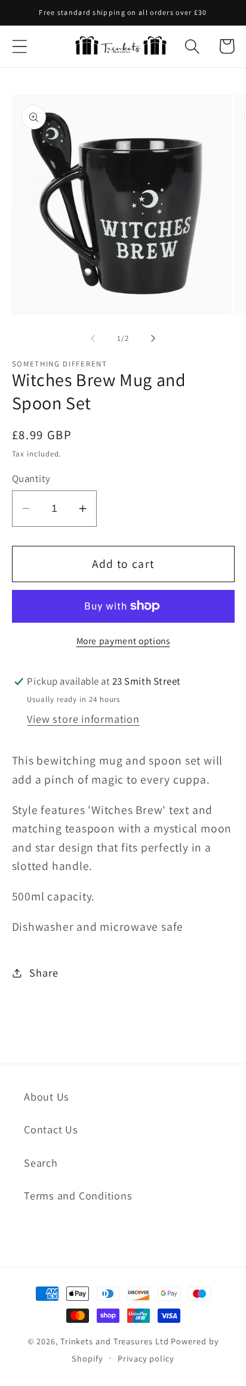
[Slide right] (153, 338)
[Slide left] (92, 338)
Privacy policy (146, 1358)
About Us (46, 1096)
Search (41, 1162)
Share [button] (43, 972)
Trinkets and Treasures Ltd (114, 1341)
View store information (83, 718)
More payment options (123, 641)
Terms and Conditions (78, 1195)
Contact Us (51, 1129)
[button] (19, 46)
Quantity (31, 478)
